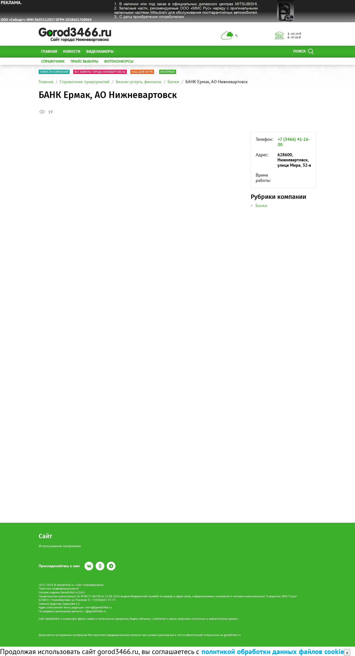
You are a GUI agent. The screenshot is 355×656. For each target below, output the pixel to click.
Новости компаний (54, 72)
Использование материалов (60, 546)
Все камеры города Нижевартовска (100, 72)
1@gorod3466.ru (95, 611)
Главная (49, 51)
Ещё (123, 51)
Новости (71, 51)
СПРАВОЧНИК (53, 61)
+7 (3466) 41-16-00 (294, 142)
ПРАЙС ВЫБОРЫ (84, 61)
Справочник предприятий (84, 81)
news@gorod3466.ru (98, 607)
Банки (173, 81)
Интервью (167, 72)
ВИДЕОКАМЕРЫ (100, 51)
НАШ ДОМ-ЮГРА (142, 72)
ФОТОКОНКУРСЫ (119, 61)
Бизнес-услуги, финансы (138, 81)
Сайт (45, 536)
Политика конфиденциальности (59, 588)
